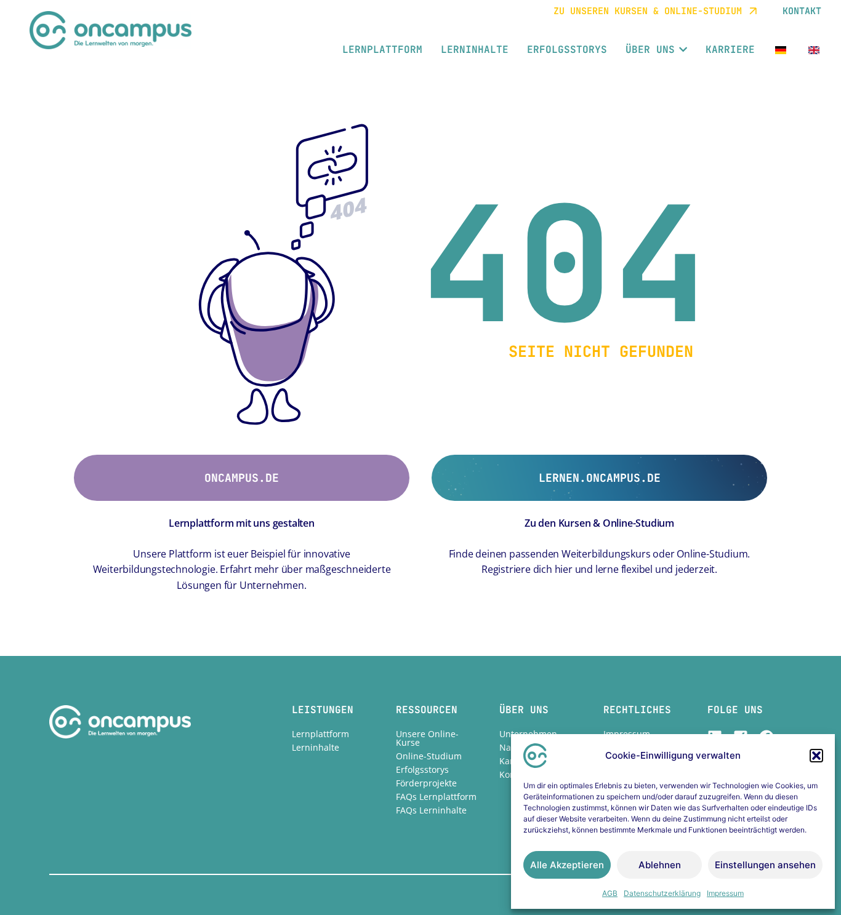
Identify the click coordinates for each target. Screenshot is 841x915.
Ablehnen (659, 865)
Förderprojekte (426, 783)
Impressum (725, 893)
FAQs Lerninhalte (431, 810)
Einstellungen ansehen (765, 865)
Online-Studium (429, 756)
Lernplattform (320, 734)
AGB (610, 893)
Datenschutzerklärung (662, 893)
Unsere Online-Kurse (427, 738)
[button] (816, 755)
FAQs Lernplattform (436, 796)
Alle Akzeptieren (567, 865)
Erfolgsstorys (422, 769)
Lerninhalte (315, 747)
